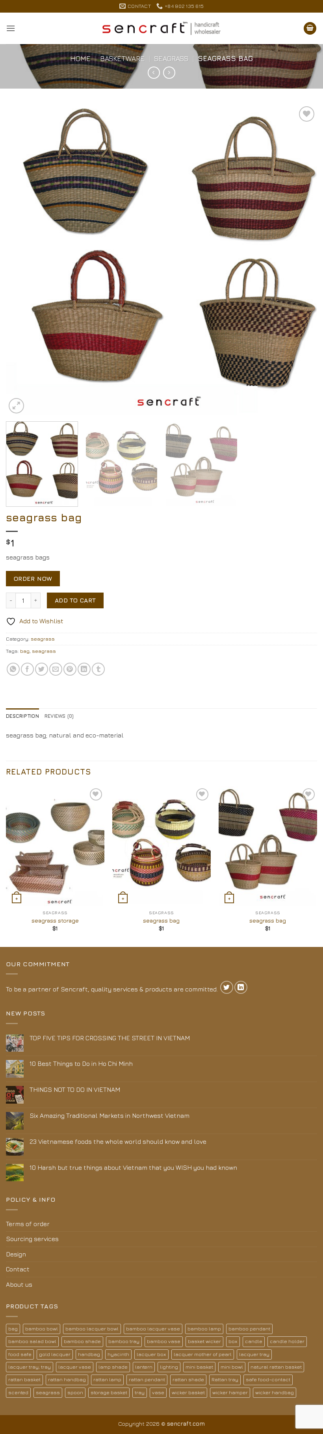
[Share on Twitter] (41, 669)
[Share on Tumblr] (98, 669)
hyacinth (118, 1354)
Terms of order (28, 1223)
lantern (143, 1367)
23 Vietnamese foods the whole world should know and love (118, 1141)
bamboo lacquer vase (153, 1329)
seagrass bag (161, 920)
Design (16, 1254)
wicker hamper (230, 1392)
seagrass (171, 58)
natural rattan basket (276, 1367)
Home (80, 58)
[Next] (301, 260)
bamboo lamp (204, 1329)
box (233, 1341)
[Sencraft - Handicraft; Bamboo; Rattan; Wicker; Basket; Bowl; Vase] (161, 28)
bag (25, 651)
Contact (18, 1269)
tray (140, 1392)
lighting (169, 1367)
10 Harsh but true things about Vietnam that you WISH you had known (133, 1167)
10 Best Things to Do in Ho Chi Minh (81, 1063)
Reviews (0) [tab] (59, 716)
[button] (10, 28)
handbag (89, 1354)
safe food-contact (268, 1379)
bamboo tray (123, 1341)
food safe (20, 1354)
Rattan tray (225, 1379)
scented (18, 1392)
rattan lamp (107, 1379)
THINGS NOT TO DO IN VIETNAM (75, 1089)
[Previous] (22, 260)
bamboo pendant (249, 1329)
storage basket (109, 1392)
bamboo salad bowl (32, 1341)
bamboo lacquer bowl (92, 1329)
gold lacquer (55, 1354)
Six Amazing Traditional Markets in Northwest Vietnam (109, 1115)
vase (158, 1392)
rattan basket (24, 1379)
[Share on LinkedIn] (84, 669)
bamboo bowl (41, 1329)
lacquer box (151, 1354)
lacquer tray (254, 1354)
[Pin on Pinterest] (69, 669)
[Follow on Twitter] (226, 987)
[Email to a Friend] (55, 669)
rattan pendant (147, 1379)
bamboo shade (82, 1341)
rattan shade (188, 1379)
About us (19, 1284)
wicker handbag (274, 1392)
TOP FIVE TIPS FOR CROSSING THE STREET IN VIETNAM (110, 1037)
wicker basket (188, 1392)
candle (253, 1341)
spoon (75, 1392)
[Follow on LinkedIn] (240, 987)
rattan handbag (67, 1379)
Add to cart (75, 600)
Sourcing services (32, 1238)
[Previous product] (169, 73)
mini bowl (232, 1367)
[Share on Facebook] (27, 669)
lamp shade (113, 1367)
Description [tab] (22, 716)
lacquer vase (74, 1367)
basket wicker (204, 1341)
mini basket (199, 1367)
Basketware (122, 58)
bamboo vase (163, 1341)
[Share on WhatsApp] (13, 669)
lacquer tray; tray (29, 1367)
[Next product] (154, 73)
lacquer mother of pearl (203, 1354)
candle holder (287, 1341)
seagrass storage (55, 920)
